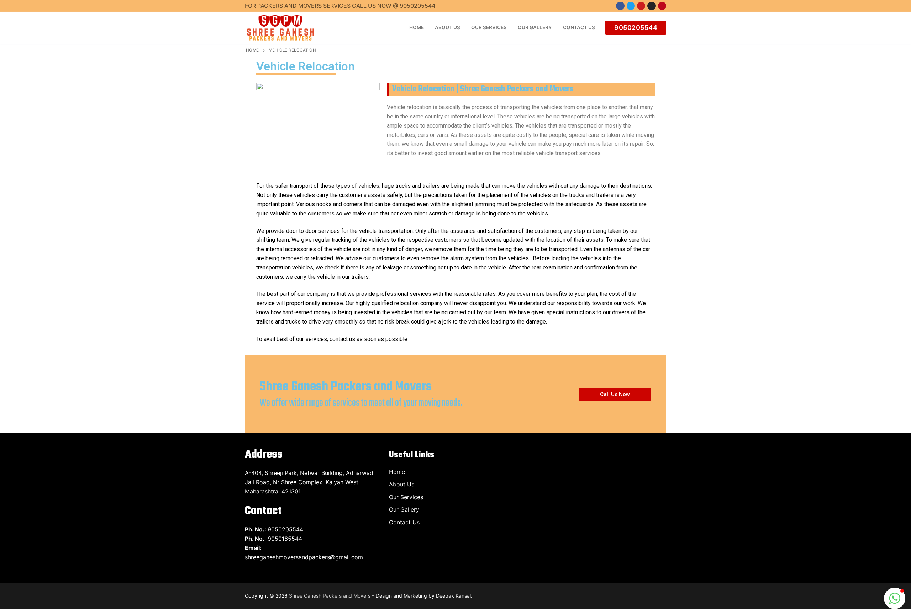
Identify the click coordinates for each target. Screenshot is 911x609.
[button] (615, 394)
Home (252, 50)
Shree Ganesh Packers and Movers (329, 596)
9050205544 (635, 27)
